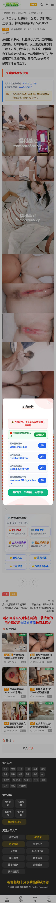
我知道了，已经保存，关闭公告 (28, 492)
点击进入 (40, 434)
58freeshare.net (18, 447)
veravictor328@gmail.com (23, 482)
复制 (42, 445)
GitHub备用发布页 (19, 469)
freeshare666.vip (19, 458)
